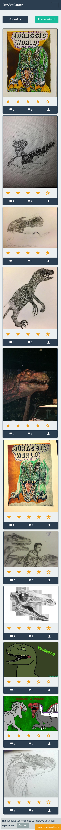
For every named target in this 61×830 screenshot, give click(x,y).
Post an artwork (47, 19)
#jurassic (14, 19)
